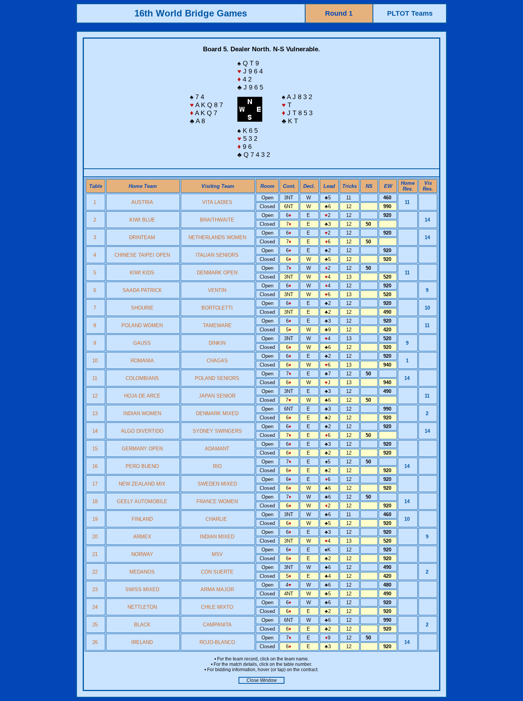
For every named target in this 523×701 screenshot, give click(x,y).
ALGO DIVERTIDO (142, 431)
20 (95, 537)
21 (95, 554)
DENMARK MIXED (217, 413)
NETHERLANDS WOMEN (217, 237)
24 (95, 607)
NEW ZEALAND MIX (142, 484)
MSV (217, 554)
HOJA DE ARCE (142, 396)
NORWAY (142, 554)
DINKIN (217, 343)
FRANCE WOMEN (217, 501)
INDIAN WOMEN (142, 413)
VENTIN (217, 290)
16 (95, 466)
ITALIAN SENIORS (217, 255)
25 (95, 625)
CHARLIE (217, 519)
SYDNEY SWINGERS (217, 431)
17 (95, 484)
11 (95, 378)
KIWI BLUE (142, 220)
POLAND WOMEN (142, 325)
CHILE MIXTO (217, 607)
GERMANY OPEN (142, 449)
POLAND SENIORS (217, 378)
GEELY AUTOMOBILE (142, 501)
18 (95, 501)
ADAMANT (217, 449)
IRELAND (142, 642)
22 (95, 572)
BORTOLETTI (217, 308)
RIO (217, 466)
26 (95, 642)
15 (95, 449)
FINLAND (142, 519)
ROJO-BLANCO (217, 642)
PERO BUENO (142, 466)
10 (95, 361)
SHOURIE (142, 308)
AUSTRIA (142, 202)
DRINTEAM (142, 237)
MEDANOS (142, 572)
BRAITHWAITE (217, 220)
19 (95, 519)
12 (95, 396)
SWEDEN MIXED (217, 484)
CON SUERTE (217, 572)
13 (95, 413)
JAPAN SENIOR (217, 396)
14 (95, 431)
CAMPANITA (217, 625)
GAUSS (142, 343)
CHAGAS (217, 361)
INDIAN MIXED (217, 537)
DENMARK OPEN (217, 273)
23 (95, 589)
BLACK (142, 625)
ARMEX (142, 537)
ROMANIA (142, 361)
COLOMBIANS (142, 378)
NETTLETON (142, 607)
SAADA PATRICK (142, 290)
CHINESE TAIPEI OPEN (142, 255)
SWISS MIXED (142, 589)
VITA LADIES (217, 202)
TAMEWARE (217, 325)
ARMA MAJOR (217, 589)
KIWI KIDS (142, 273)
